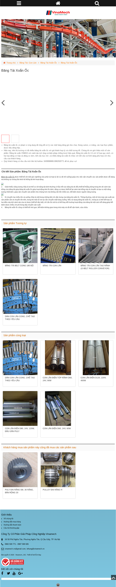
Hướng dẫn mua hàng (12, 522)
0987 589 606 (23, 544)
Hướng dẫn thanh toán (12, 525)
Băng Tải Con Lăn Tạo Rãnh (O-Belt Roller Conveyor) (95, 267)
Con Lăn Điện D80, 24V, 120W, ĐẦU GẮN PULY (20, 429)
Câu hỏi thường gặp (11, 528)
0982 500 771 (10, 544)
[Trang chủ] (58, 12)
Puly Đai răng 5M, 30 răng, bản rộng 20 (19, 491)
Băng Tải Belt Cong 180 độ (19, 265)
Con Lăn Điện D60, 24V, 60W (57, 428)
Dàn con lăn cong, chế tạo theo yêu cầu (20, 317)
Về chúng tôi (8, 519)
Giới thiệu (6, 514)
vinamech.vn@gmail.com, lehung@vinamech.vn (24, 549)
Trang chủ (11, 63)
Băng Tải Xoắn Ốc (48, 63)
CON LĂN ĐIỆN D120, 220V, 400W (93, 379)
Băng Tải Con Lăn (52, 265)
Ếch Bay (38, 555)
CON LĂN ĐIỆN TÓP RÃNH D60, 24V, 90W (57, 379)
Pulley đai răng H (52, 490)
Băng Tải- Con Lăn (28, 63)
